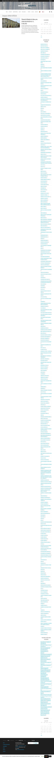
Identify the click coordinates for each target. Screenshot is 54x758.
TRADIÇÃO (42, 603)
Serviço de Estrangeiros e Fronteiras (46, 706)
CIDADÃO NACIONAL (43, 138)
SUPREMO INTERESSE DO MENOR (45, 585)
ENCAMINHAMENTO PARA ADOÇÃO (45, 250)
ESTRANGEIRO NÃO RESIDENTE (45, 279)
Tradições (42, 711)
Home (4, 742)
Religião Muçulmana (44, 702)
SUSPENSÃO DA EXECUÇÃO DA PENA (46, 586)
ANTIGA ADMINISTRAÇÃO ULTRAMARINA (46, 67)
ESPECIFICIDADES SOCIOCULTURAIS (45, 261)
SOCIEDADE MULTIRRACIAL (44, 578)
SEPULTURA (42, 569)
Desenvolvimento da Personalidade (46, 654)
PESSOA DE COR (43, 458)
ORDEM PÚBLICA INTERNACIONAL (45, 433)
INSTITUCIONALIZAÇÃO (44, 360)
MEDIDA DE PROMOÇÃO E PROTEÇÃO (46, 390)
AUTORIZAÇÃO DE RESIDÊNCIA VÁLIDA (46, 102)
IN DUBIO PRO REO (43, 349)
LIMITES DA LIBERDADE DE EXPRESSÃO (46, 383)
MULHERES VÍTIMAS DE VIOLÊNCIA (45, 406)
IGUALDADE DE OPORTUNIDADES (45, 336)
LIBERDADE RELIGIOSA (44, 379)
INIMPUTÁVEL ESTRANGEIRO (44, 358)
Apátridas (48, 641)
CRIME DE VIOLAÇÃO (43, 173)
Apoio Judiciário (43, 641)
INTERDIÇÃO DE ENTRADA (44, 365)
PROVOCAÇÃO (43, 515)
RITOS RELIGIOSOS (43, 559)
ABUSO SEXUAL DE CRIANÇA (44, 47)
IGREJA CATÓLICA (43, 333)
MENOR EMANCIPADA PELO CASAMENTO (46, 393)
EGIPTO (42, 248)
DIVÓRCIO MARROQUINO (44, 240)
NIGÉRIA (42, 415)
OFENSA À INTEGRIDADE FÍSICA (45, 425)
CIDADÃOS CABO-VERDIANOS (45, 139)
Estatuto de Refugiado (44, 668)
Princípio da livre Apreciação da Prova (46, 689)
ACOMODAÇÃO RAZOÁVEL (44, 58)
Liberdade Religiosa (44, 674)
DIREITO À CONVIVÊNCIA (44, 200)
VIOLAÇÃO (42, 626)
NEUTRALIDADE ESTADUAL (44, 413)
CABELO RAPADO (43, 111)
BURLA (42, 110)
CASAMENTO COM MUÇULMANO (45, 120)
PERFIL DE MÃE (43, 449)
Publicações (24, 11)
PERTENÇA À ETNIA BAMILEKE (45, 456)
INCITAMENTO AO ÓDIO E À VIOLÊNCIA (46, 351)
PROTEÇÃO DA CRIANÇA (44, 502)
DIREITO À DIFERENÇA (44, 201)
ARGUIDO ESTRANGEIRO (44, 88)
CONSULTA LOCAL (43, 154)
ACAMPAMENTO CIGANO (44, 51)
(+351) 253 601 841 (21, 745)
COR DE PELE (42, 166)
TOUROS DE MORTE (43, 598)
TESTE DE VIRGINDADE (44, 592)
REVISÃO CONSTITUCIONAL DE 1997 (46, 555)
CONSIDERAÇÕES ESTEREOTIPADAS (45, 152)
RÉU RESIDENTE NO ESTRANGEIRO (45, 553)
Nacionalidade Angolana (44, 678)
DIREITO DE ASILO (43, 217)
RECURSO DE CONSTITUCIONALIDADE (46, 522)
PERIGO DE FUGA (43, 451)
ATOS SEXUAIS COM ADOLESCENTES (46, 95)
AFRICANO (42, 64)
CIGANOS (42, 141)
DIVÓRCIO (42, 238)
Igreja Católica (43, 673)
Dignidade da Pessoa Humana (45, 656)
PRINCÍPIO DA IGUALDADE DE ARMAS (46, 481)
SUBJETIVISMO (43, 583)
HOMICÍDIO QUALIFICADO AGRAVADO (46, 329)
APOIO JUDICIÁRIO (43, 81)
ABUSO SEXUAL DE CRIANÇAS (45, 49)
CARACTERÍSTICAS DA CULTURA (45, 115)
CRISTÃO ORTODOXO (43, 177)
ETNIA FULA (42, 289)
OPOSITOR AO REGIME (44, 431)
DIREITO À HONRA (43, 206)
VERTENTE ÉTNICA (43, 621)
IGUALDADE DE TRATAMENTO (45, 338)
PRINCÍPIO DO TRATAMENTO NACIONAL (46, 492)
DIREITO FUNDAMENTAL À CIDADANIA (46, 219)
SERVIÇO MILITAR (43, 574)
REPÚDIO (42, 543)
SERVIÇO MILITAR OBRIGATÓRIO (45, 576)
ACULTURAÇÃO (43, 59)
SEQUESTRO (42, 571)
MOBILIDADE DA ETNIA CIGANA (45, 399)
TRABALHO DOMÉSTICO (44, 601)
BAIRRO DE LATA (43, 106)
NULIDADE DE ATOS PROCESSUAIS (45, 420)
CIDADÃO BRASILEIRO (44, 131)
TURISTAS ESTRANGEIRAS (44, 613)
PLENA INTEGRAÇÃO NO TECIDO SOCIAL (46, 461)
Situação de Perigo (44, 708)
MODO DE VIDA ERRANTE (44, 401)
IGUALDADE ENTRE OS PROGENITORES (46, 341)
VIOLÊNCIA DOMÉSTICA (44, 632)
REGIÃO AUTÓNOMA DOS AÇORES (45, 528)
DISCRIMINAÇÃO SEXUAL (44, 236)
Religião (48, 700)
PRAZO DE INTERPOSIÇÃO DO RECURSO (46, 464)
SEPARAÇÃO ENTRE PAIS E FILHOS (45, 567)
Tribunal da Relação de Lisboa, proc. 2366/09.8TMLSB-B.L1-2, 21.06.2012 (29, 21)
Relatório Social (43, 700)
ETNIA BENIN (42, 285)
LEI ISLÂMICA (42, 373)
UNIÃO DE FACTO (43, 615)
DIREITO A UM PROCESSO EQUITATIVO (46, 210)
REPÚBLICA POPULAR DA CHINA (45, 542)
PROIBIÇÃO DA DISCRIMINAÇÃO (45, 497)
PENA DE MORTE (43, 441)
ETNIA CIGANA (42, 287)
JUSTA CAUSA (42, 372)
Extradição (48, 671)
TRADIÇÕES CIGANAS (43, 605)
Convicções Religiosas (44, 651)
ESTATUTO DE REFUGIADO (44, 272)
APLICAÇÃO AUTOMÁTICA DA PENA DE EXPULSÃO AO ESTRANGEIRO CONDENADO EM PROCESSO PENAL (46, 75)
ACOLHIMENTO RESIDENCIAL (44, 56)
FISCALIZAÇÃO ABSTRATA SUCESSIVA (46, 312)
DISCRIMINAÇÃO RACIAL (44, 235)
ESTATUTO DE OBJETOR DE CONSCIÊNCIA (46, 269)
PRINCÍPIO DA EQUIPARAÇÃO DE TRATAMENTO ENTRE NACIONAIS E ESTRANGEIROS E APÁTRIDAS (46, 477)
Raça (42, 693)
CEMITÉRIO (42, 129)
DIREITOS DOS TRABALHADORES (45, 227)
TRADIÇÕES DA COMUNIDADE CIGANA (46, 607)
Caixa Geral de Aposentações (45, 648)
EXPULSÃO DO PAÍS (43, 296)
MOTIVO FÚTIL (43, 404)
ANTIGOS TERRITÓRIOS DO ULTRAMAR (46, 70)
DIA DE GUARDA (43, 191)
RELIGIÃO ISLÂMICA (43, 537)
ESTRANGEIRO (43, 277)
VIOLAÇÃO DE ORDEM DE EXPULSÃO (46, 628)
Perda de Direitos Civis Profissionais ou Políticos (46, 685)
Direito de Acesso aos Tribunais (45, 659)
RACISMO (42, 518)
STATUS (42, 581)
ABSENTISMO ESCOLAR (44, 45)
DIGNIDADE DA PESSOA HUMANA (45, 196)
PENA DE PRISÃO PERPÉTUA (44, 443)
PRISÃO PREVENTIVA (43, 495)
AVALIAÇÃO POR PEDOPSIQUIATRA (45, 104)
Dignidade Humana (44, 657)
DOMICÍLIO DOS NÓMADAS (44, 242)
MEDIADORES (42, 388)
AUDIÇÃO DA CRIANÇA (44, 97)
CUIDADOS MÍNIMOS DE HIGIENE (45, 179)
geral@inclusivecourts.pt (20, 749)
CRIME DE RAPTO (43, 171)
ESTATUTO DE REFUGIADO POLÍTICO (45, 274)
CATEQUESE (42, 128)
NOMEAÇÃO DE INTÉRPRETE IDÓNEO (46, 416)
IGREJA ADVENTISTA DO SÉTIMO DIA (45, 331)
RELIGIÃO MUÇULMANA (44, 538)
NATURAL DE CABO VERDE (44, 409)
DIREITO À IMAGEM (43, 208)
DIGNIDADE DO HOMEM (44, 198)
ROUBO (42, 561)
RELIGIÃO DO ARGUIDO (44, 535)
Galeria (32, 11)
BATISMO (42, 108)
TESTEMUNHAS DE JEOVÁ (44, 593)
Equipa (20, 11)
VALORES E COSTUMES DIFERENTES (45, 619)
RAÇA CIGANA (42, 516)
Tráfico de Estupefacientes (45, 713)
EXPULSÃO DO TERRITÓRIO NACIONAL (46, 298)
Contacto (36, 11)
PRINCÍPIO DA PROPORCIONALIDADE (46, 488)
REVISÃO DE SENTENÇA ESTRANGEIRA (46, 556)
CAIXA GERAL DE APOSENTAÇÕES (45, 113)
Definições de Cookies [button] (44, 756)
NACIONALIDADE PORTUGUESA (45, 408)
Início (7, 11)
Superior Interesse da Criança (45, 710)
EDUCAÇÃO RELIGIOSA (44, 243)
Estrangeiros (48, 669)
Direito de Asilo (43, 661)
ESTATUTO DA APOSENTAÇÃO (45, 264)
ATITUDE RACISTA (43, 93)
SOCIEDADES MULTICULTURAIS (45, 580)
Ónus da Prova (43, 715)
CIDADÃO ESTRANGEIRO (44, 136)
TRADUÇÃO (42, 610)
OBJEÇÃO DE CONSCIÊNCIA (44, 422)
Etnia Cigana (43, 671)
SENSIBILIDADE (43, 563)
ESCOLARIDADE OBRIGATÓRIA (45, 256)
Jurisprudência (15, 11)
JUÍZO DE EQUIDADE (43, 370)
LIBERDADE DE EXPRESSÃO (44, 375)
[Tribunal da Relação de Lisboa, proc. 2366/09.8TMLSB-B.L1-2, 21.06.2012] (11, 23)
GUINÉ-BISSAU (43, 326)
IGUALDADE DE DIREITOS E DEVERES (46, 334)
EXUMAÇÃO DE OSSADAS (44, 306)
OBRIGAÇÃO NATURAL (44, 423)
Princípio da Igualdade (44, 687)
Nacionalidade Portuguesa (45, 679)
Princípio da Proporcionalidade (45, 691)
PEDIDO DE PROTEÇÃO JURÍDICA (45, 438)
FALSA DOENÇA (43, 308)
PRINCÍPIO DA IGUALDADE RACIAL (45, 486)
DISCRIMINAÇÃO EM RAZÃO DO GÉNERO (46, 232)
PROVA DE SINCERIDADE (44, 511)
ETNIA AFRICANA (43, 284)
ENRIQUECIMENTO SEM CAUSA (45, 251)
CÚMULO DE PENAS (43, 186)
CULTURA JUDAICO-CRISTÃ (44, 184)
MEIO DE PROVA (43, 391)
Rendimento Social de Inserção (45, 703)
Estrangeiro (43, 669)
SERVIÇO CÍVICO (43, 573)
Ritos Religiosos (43, 705)
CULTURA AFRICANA (43, 182)
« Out (41, 37)
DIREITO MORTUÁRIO (43, 225)
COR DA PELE (42, 164)
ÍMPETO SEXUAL (43, 347)
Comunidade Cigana (44, 649)
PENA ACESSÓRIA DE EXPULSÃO (45, 440)
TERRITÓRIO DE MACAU (44, 590)
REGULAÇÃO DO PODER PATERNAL (45, 531)
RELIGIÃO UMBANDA (43, 540)
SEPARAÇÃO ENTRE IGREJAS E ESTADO (46, 564)
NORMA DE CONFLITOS (44, 418)
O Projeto (10, 11)
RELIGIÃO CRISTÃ (43, 533)
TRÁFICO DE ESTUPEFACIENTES (45, 611)
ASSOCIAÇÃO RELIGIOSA (44, 92)
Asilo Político (43, 643)
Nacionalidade (43, 676)
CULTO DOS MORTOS (43, 181)
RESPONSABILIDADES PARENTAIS (45, 551)
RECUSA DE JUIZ (43, 523)
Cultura (42, 652)
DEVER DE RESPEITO (43, 189)
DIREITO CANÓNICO (43, 213)
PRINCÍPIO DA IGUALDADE (44, 480)
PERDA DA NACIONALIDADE (44, 445)
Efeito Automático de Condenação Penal (46, 666)
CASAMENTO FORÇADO (44, 124)
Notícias (29, 11)
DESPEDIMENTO (43, 188)
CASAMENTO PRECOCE (44, 126)
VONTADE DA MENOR (43, 634)
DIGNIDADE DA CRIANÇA (44, 195)
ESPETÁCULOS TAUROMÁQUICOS (45, 263)
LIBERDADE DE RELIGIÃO (44, 377)
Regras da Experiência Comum (45, 698)
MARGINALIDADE (43, 386)
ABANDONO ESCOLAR (44, 44)
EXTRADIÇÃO (42, 301)
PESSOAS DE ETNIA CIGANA (44, 459)
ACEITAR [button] (50, 756)
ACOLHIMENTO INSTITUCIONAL (45, 54)
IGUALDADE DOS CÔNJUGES (44, 340)
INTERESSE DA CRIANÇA (44, 367)
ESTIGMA (42, 275)
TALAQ (41, 588)
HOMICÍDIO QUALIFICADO (44, 328)
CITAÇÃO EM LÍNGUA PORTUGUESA (45, 143)
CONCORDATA (42, 144)
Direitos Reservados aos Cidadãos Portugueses (46, 663)
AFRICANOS (42, 66)
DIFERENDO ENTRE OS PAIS (44, 193)
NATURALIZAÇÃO (43, 411)
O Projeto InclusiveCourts (6, 744)
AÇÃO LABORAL (43, 52)
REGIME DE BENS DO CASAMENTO (45, 530)
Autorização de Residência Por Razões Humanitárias (46, 646)
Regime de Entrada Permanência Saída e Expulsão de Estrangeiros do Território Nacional (46, 696)
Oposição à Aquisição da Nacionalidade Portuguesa (46, 682)
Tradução (47, 711)
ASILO (41, 90)
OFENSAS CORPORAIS (44, 427)
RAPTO (42, 520)
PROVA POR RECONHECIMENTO (45, 513)
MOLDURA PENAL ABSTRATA (44, 403)
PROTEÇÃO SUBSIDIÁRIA (44, 504)
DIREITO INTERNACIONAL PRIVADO (45, 224)
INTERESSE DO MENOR (44, 368)
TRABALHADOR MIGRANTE (44, 600)
